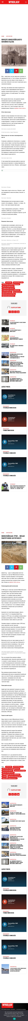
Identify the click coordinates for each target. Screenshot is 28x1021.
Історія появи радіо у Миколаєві (15, 330)
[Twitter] (12, 71)
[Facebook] (7, 71)
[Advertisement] (14, 19)
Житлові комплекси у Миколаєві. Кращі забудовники (18, 372)
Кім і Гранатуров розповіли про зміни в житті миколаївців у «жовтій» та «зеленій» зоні (17, 487)
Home (2, 36)
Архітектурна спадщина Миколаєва (11, 284)
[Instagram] (12, 312)
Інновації (12, 320)
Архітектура (9, 36)
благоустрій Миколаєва (8, 286)
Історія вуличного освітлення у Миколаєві (18, 323)
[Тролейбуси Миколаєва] (14, 396)
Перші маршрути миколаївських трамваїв (16, 338)
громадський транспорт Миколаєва (11, 290)
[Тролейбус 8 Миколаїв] (14, 464)
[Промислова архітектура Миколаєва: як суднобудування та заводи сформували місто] (5, 355)
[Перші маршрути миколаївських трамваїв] (5, 338)
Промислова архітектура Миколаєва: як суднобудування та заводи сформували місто (17, 356)
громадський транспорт (8, 288)
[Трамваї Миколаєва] (14, 419)
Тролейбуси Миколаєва (9, 408)
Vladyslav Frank (16, 307)
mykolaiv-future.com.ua (20, 108)
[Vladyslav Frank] (9, 307)
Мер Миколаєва (17, 292)
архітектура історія (18, 282)
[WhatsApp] (21, 71)
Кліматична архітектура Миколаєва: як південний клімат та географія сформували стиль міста (16, 364)
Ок (14, 1018)
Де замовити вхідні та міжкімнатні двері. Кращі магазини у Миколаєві (16, 380)
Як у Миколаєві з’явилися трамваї (16, 346)
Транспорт (6, 406)
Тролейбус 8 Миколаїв (9, 476)
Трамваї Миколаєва (8, 430)
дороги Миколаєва (7, 292)
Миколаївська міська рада (9, 294)
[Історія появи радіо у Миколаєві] (5, 330)
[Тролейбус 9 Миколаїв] (14, 442)
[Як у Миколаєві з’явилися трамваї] (5, 346)
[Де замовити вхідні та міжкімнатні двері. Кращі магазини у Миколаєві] (5, 379)
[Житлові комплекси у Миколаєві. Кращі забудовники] (5, 371)
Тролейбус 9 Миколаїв (9, 453)
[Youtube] (18, 312)
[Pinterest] (16, 71)
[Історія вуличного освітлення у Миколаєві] (5, 322)
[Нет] (26, 1015)
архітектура (8, 282)
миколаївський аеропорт (8, 296)
